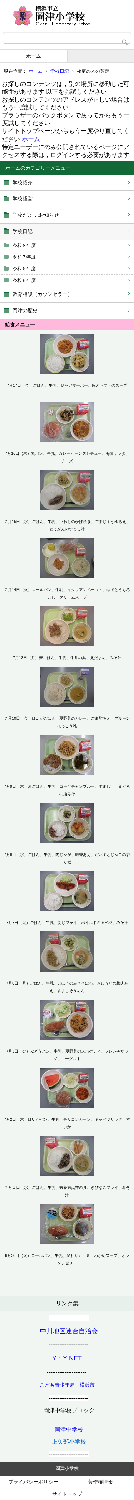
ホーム (33, 56)
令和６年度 (24, 268)
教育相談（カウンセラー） (43, 294)
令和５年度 (24, 280)
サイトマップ (67, 1494)
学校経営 (23, 198)
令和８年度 (24, 245)
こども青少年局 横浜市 (67, 1385)
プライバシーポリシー (33, 1482)
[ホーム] (67, 16)
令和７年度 (24, 257)
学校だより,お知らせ (36, 215)
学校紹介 (23, 182)
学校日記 (59, 71)
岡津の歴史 (25, 310)
